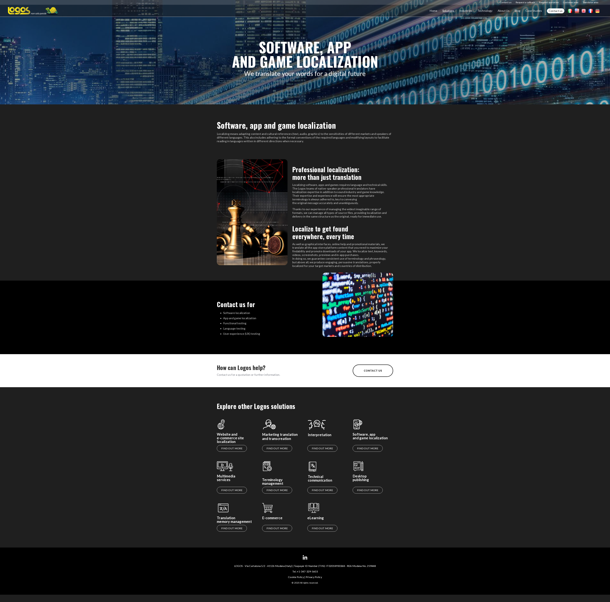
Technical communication (320, 478)
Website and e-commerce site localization (230, 438)
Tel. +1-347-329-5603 (305, 571)
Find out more (231, 448)
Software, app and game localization (370, 436)
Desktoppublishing (361, 478)
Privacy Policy (314, 576)
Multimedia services (226, 478)
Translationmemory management (234, 520)
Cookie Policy (296, 576)
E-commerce (272, 518)
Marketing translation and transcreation (280, 436)
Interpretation (319, 435)
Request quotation (549, 2)
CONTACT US (373, 370)
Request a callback (525, 2)
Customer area (570, 2)
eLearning (315, 518)
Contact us (506, 2)
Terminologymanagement (272, 482)
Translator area (590, 2)
